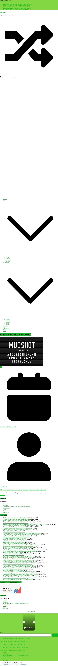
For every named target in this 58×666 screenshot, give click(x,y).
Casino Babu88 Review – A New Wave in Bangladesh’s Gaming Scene (19, 571)
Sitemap (5, 509)
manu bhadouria (3, 486)
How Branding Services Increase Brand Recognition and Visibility (18, 4)
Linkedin (8, 322)
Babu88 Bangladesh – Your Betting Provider (13, 570)
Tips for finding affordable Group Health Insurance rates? (15, 543)
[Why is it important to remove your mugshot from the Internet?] (29, 351)
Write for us (6, 512)
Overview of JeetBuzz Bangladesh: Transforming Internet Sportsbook (18, 547)
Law (1, 367)
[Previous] (24, 622)
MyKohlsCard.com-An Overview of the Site (13, 541)
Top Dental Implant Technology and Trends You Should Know (17, 567)
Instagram (8, 320)
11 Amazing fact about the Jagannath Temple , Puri (14, 538)
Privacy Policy (6, 508)
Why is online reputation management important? (14, 558)
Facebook (8, 319)
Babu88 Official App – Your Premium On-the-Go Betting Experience (18, 560)
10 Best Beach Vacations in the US (10, 530)
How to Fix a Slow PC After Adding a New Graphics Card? (16, 6)
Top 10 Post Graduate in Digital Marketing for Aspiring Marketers (17, 564)
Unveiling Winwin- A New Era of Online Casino (14, 548)
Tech (4, 327)
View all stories (31, 611)
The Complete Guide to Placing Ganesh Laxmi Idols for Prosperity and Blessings (21, 534)
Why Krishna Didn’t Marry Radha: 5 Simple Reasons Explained (17, 535)
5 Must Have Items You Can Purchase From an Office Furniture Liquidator (19, 566)
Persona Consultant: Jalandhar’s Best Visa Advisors (14, 578)
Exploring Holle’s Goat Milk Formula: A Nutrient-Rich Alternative (18, 553)
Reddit (7, 323)
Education (5, 325)
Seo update (8, 259)
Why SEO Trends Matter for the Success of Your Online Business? (18, 579)
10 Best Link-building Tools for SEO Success (13, 552)
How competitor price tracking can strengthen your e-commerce (17, 8)
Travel (4, 331)
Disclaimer (5, 505)
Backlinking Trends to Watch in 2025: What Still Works (15, 9)
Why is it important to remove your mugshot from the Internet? (23, 490)
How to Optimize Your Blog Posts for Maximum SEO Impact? (17, 526)
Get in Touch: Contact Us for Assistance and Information (17, 506)
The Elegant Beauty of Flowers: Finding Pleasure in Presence (16, 528)
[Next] (34, 622)
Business (5, 199)
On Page (8, 258)
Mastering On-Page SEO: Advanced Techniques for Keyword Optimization (20, 544)
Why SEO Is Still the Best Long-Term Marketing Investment (16, 5)
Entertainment (6, 328)
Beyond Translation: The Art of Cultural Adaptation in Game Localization (19, 551)
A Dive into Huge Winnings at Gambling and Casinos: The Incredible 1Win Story (21, 549)
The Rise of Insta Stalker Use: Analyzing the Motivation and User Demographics (21, 576)
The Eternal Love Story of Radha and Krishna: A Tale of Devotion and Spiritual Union (22, 533)
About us (5, 503)
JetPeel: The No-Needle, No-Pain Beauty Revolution (15, 539)
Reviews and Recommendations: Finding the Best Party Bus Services (18, 565)
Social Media (6, 262)
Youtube (7, 324)
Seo (4, 200)
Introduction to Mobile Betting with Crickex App (14, 569)
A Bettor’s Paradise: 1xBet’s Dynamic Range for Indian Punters (17, 529)
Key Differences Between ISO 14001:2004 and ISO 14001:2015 (17, 556)
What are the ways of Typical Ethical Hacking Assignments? (16, 575)
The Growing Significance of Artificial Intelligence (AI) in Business (18, 546)
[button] (30, 256)
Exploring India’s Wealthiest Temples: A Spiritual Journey (16, 537)
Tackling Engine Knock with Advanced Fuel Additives (15, 561)
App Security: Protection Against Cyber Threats (13, 555)
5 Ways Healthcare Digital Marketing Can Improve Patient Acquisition (18, 525)
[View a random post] (29, 75)
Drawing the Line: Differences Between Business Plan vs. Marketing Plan (19, 557)
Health (4, 329)
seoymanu (3, 12)
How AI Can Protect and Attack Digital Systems (13, 542)
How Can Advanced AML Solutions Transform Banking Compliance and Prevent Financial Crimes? (25, 524)
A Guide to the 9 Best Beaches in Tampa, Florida (14, 532)
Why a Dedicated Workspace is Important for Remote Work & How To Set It (20, 562)
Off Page (8, 257)
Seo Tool (8, 261)
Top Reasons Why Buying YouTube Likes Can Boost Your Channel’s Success (20, 574)
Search (1, 632)
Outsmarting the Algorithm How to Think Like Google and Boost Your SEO (20, 573)
